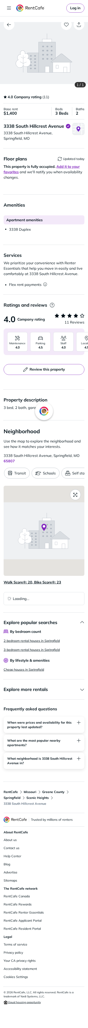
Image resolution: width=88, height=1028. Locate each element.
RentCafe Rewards (18, 904)
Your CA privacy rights (20, 961)
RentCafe (11, 792)
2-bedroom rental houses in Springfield (32, 641)
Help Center (12, 856)
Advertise (10, 872)
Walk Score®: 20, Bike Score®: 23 (32, 582)
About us (10, 840)
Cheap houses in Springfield (24, 670)
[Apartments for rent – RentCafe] (40, 8)
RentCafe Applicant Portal (23, 921)
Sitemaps (10, 880)
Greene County (53, 792)
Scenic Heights (37, 798)
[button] (44, 53)
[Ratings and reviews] (52, 305)
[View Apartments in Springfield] (9, 24)
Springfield (12, 798)
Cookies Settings (16, 977)
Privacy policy (13, 953)
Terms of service (15, 944)
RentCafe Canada (17, 896)
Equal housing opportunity (24, 1002)
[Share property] (79, 24)
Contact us (11, 848)
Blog (7, 864)
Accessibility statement (20, 969)
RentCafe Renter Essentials (24, 912)
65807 (9, 461)
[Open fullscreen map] (75, 494)
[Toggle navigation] (9, 8)
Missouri (30, 792)
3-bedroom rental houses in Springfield (32, 650)
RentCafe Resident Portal (22, 929)
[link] (75, 8)
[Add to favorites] (66, 24)
